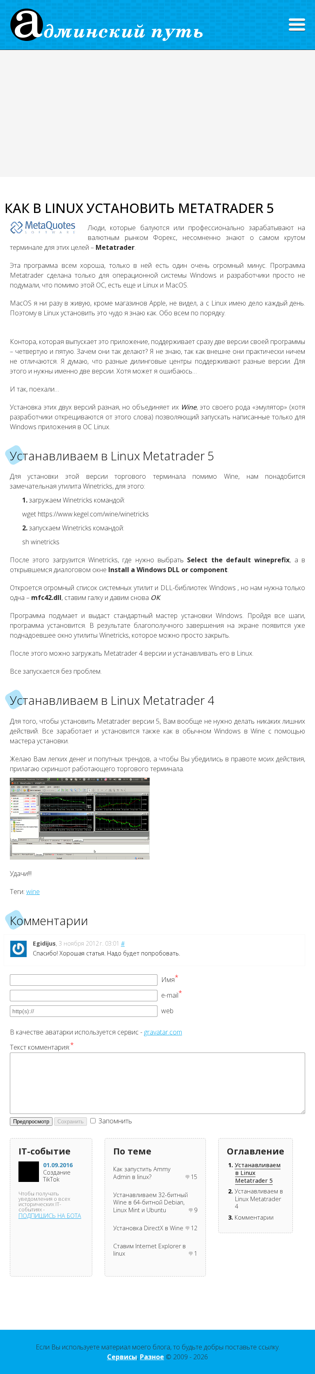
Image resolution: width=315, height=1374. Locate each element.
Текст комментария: (42, 1047)
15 (194, 1177)
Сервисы (122, 1356)
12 (194, 1228)
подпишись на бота (49, 1215)
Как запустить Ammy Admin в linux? (142, 1173)
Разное (152, 1356)
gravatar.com (163, 1032)
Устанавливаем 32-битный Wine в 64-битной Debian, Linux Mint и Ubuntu (150, 1202)
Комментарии (254, 1217)
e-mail (171, 995)
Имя (169, 979)
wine (33, 891)
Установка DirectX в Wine (148, 1228)
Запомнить (115, 1120)
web (167, 1010)
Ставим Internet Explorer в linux (149, 1250)
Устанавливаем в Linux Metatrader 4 (259, 1198)
